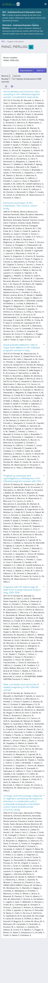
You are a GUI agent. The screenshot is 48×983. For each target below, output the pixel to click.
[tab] (6, 86)
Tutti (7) (40, 70)
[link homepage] (12, 4)
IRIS (3, 41)
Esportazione (26, 70)
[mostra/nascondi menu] (46, 4)
